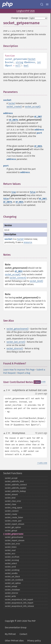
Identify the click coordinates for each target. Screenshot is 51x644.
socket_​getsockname (14, 537)
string (19, 62)
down (9, 390)
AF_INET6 (13, 120)
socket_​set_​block (12, 576)
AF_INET (38, 116)
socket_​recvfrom (12, 557)
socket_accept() (32, 106)
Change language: (19, 18)
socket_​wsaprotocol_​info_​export (19, 599)
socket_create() (14, 106)
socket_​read (10, 550)
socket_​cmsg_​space (13, 508)
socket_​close (10, 504)
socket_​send (10, 567)
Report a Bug (23, 373)
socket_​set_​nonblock (14, 580)
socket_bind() (36, 281)
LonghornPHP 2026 (25, 11)
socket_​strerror (11, 593)
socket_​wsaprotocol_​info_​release (19, 606)
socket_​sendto (11, 573)
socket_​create (11, 514)
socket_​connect (11, 511)
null (17, 65)
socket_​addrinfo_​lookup (15, 491)
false (32, 192)
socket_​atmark (11, 494)
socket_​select (11, 563)
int (39, 62)
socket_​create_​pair (13, 521)
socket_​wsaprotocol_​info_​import (19, 603)
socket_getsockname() (17, 328)
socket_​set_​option (13, 583)
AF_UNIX (38, 146)
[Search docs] (41, 4)
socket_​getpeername (14, 534)
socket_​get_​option (13, 527)
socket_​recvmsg (12, 560)
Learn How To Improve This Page (19, 369)
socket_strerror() (15, 348)
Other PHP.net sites (14, 640)
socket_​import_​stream (14, 540)
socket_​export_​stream (14, 524)
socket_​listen (10, 547)
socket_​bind (10, 498)
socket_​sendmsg (12, 570)
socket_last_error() (16, 342)
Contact (23, 634)
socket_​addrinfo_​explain (15, 488)
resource (27, 242)
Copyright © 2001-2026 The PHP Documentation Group (20, 624)
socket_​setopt (11, 586)
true (13, 192)
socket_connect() (18, 277)
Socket (31, 59)
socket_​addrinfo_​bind (14, 481)
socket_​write (10, 596)
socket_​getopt (11, 531)
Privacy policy (34, 640)
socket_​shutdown (12, 590)
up (4, 390)
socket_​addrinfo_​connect (16, 485)
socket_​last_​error (12, 544)
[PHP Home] (7, 4)
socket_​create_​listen (14, 517)
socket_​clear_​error (13, 501)
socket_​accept (11, 478)
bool (26, 65)
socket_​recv (10, 553)
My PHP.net (10, 634)
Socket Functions (12, 473)
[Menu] (47, 4)
